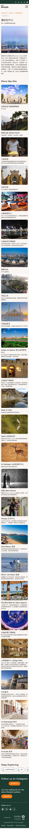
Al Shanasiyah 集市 (9, 722)
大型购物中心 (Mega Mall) (11, 661)
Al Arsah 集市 (6, 752)
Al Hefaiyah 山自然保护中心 (12, 464)
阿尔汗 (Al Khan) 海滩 (10, 575)
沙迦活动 (11, 13)
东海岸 (4, 390)
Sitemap (3, 825)
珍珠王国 (4, 187)
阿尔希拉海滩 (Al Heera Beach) (14, 603)
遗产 (22, 769)
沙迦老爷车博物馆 (8, 241)
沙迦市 (4, 167)
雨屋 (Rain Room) (8, 491)
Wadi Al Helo (6, 410)
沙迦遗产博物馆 (7, 381)
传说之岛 (4, 296)
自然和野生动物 (9, 769)
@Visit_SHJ (14, 783)
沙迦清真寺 (5, 324)
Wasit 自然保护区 (8, 436)
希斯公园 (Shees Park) (10, 133)
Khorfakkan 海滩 (8, 547)
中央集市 (4, 692)
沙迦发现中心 (6, 213)
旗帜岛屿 (4, 270)
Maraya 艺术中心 (8, 519)
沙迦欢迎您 (4, 13)
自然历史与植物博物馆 (10, 107)
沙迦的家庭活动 (19, 13)
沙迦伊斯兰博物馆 (8, 633)
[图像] (14, 94)
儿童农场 (4, 159)
